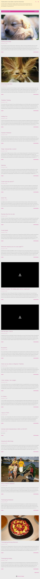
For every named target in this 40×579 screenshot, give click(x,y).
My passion (4, 347)
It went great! (4, 230)
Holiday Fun (4, 116)
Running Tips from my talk (8, 214)
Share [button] (2, 94)
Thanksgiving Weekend (7, 499)
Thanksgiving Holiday (6, 558)
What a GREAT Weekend (7, 483)
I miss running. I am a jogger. (8, 380)
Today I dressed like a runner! (8, 149)
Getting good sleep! (6, 41)
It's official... (4, 396)
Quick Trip (3, 197)
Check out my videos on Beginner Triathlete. (12, 364)
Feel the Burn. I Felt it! (7, 331)
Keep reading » (36, 94)
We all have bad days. (7, 84)
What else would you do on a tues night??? (12, 246)
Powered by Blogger (20, 576)
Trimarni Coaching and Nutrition (12, 2)
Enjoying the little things (7, 441)
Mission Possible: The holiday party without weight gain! (15, 289)
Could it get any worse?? (7, 181)
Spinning (3, 165)
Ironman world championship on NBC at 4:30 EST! (14, 429)
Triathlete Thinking (6, 100)
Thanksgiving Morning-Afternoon (9, 542)
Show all (36, 11)
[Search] (35, 1)
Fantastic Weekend (6, 132)
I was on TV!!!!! (5, 412)
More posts (37, 572)
